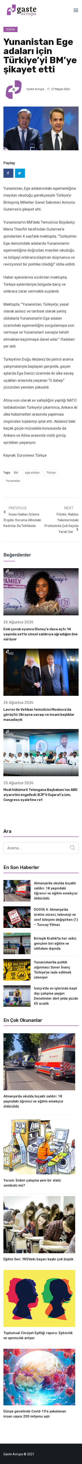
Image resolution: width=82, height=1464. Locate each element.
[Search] (73, 848)
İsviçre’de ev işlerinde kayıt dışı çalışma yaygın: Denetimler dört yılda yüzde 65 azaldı (56, 996)
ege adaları (32, 472)
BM (16, 472)
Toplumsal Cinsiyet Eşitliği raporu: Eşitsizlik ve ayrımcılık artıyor (38, 1335)
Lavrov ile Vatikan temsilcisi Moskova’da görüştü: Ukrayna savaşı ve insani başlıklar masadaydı (38, 714)
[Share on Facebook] (8, 173)
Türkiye (51, 472)
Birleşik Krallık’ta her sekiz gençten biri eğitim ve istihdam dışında (55, 943)
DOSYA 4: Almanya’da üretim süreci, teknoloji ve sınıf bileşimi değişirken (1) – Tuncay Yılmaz (56, 917)
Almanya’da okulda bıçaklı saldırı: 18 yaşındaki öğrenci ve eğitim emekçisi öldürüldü (55, 890)
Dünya (10, 29)
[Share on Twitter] (20, 173)
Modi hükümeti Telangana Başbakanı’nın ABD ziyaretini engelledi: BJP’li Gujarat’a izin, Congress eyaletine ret (40, 795)
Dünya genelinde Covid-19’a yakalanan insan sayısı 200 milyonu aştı (34, 1413)
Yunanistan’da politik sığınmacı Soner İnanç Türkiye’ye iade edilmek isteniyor (52, 969)
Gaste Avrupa (35, 89)
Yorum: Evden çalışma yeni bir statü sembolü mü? (32, 1182)
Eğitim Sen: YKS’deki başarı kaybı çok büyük (38, 1259)
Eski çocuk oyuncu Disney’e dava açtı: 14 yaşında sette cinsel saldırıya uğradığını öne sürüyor (40, 634)
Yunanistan (13, 481)
